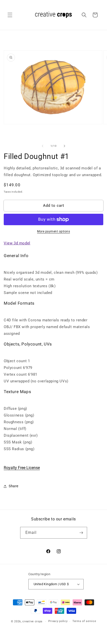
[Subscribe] (81, 533)
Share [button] (13, 486)
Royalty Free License (22, 467)
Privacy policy (58, 621)
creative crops (32, 621)
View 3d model (17, 243)
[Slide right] (64, 145)
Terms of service (84, 621)
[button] (9, 14)
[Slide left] (42, 145)
